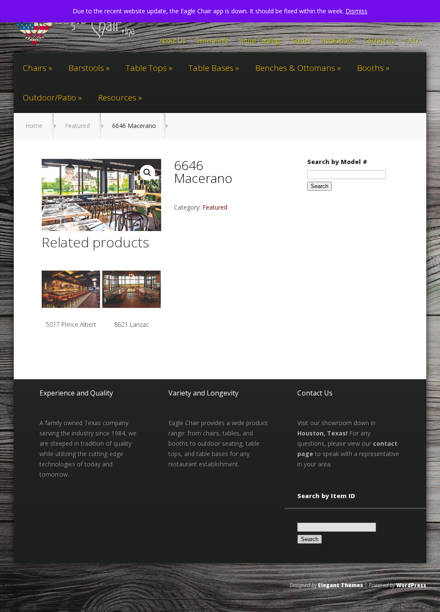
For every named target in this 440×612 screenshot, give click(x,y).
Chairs (34, 67)
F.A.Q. (412, 41)
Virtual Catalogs (260, 41)
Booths (370, 67)
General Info (212, 41)
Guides (301, 41)
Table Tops (146, 67)
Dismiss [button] (356, 11)
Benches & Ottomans (295, 67)
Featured (77, 126)
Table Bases (211, 67)
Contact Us (379, 41)
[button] (147, 172)
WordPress (411, 585)
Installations (337, 41)
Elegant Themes (340, 585)
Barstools (86, 67)
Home (34, 126)
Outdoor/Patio (49, 97)
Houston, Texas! (322, 433)
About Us (173, 41)
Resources (117, 97)
